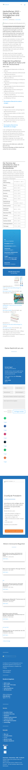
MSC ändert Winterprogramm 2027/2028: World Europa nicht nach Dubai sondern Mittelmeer (13, 585)
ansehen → (10, 246)
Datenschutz (12, 757)
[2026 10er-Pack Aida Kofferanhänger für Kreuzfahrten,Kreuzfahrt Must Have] (19, 286)
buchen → (9, 243)
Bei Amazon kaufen (7, 291)
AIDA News (11, 601)
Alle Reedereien (8, 689)
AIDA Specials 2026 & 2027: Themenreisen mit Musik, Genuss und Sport (14, 599)
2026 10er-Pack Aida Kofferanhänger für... (12, 287)
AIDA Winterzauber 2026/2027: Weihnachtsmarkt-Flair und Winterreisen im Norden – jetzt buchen (13, 614)
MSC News (11, 570)
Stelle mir (7, 257)
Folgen (5, 422)
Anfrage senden (19, 411)
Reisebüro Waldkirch (9, 741)
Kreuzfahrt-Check (8, 712)
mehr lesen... (6, 558)
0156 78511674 (6, 696)
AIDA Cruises (7, 683)
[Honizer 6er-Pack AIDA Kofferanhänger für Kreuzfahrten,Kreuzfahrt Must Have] (15, 322)
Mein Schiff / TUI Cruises (10, 684)
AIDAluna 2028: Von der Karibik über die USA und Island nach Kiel (14, 631)
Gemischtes (18, 19)
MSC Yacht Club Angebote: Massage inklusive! (14, 568)
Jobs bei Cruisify (8, 739)
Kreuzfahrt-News (8, 735)
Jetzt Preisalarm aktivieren (14, 531)
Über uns (6, 734)
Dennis (6, 19)
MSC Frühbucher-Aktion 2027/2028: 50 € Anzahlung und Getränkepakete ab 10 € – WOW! (13, 554)
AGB (17, 757)
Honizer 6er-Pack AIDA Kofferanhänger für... (13, 324)
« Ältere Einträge (6, 641)
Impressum (5, 757)
